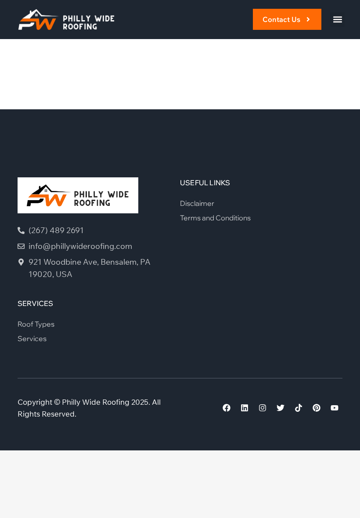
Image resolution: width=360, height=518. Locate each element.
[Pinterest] (316, 408)
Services (32, 338)
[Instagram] (262, 408)
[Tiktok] (298, 408)
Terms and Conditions (215, 217)
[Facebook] (226, 408)
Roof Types (36, 324)
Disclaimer (197, 203)
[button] (337, 19)
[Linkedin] (244, 408)
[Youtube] (334, 408)
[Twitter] (280, 408)
